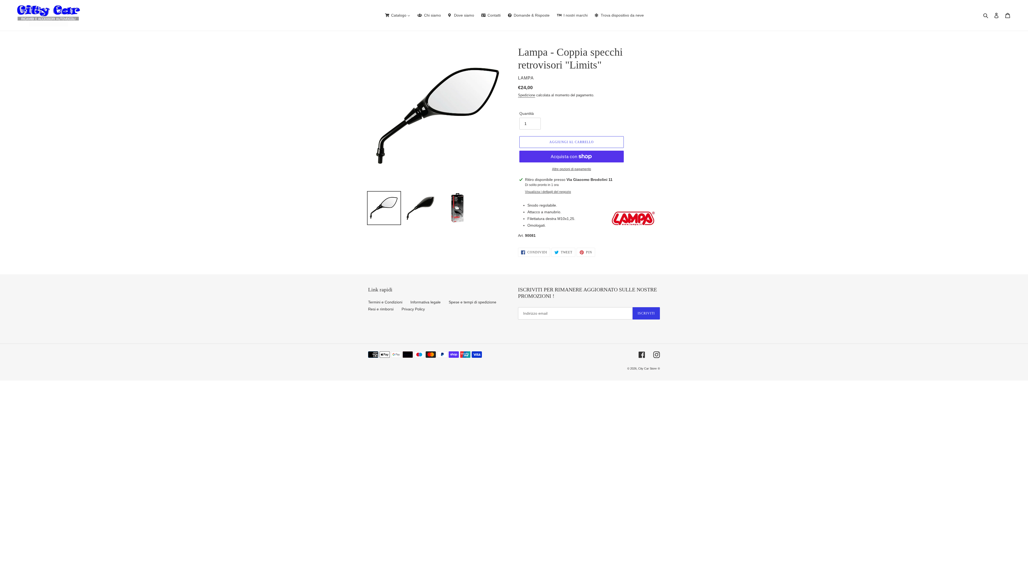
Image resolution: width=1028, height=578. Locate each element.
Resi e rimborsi (381, 309)
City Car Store (647, 368)
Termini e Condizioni (385, 302)
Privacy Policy (413, 309)
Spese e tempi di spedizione (472, 302)
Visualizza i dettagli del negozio (548, 192)
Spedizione (526, 95)
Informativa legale (425, 302)
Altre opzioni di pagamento (571, 169)
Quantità (526, 113)
